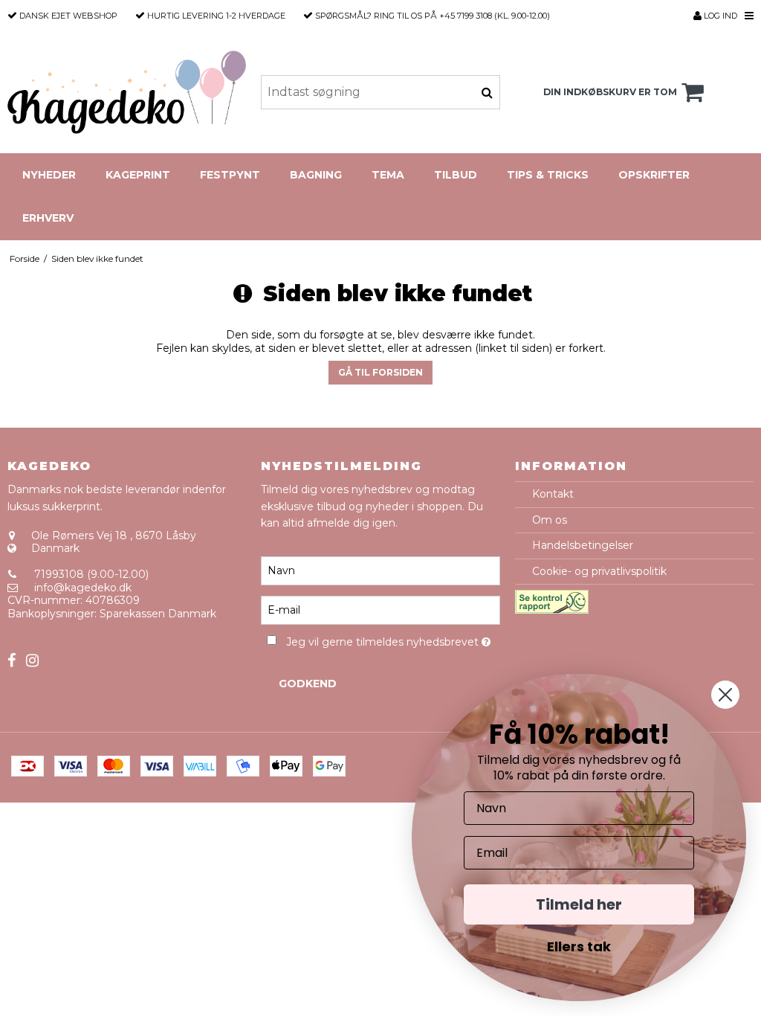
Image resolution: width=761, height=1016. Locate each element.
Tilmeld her (579, 904)
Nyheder (49, 174)
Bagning (316, 174)
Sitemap (29, 639)
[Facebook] (11, 661)
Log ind (719, 15)
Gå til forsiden (380, 372)
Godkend (308, 683)
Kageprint (138, 174)
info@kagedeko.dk (83, 587)
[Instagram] (32, 661)
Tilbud (455, 174)
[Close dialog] (725, 695)
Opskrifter (654, 174)
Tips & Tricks (548, 174)
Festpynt (230, 174)
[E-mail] (380, 610)
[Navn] (380, 570)
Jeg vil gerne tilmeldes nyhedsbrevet (392, 639)
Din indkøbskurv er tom (610, 91)
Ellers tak (579, 946)
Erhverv (48, 218)
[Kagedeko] (126, 92)
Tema (388, 174)
